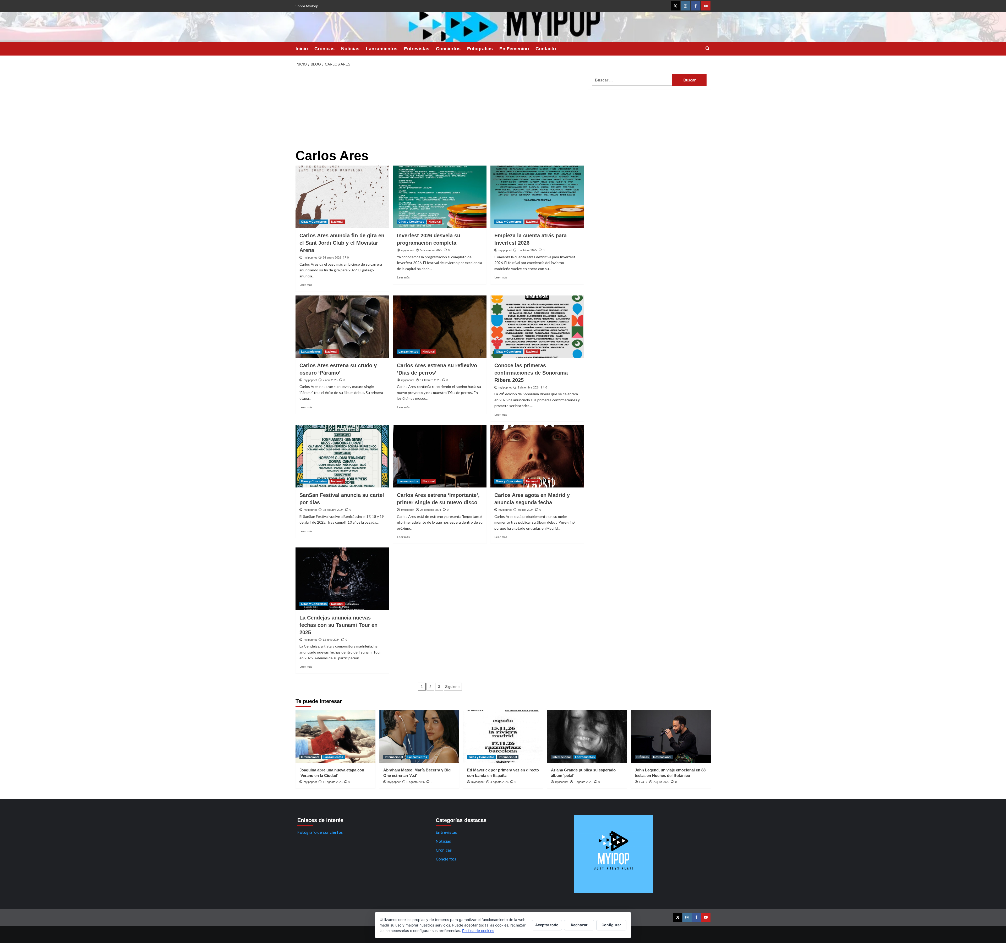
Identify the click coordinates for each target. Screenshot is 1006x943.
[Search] (707, 48)
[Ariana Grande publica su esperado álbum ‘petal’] (587, 736)
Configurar (611, 925)
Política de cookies (478, 930)
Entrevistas (416, 48)
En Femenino (514, 48)
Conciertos (448, 48)
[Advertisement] (440, 109)
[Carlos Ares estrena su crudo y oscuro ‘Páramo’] (342, 326)
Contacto (545, 48)
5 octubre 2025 (527, 250)
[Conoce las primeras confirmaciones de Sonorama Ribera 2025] (537, 326)
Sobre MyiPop (307, 6)
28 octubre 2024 (333, 509)
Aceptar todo (547, 925)
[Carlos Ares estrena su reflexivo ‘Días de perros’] (439, 326)
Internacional (310, 757)
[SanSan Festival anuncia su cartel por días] (342, 456)
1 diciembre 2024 (528, 387)
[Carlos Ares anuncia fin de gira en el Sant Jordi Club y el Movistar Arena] (342, 197)
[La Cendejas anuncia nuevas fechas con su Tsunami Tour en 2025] (342, 578)
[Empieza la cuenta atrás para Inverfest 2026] (537, 197)
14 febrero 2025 (430, 380)
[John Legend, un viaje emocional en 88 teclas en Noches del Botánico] (671, 736)
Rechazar (579, 925)
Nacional (337, 221)
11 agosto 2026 (332, 781)
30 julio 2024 (525, 509)
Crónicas (324, 48)
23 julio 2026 (661, 781)
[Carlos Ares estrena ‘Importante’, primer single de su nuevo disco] (439, 456)
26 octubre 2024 (430, 509)
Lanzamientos (381, 48)
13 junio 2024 (331, 639)
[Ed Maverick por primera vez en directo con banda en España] (503, 736)
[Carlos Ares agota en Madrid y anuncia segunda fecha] (537, 456)
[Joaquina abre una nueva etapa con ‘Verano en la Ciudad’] (335, 736)
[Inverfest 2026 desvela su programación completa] (439, 197)
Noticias (350, 48)
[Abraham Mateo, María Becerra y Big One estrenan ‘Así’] (419, 736)
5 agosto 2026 (416, 781)
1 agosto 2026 (583, 781)
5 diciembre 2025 (431, 250)
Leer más (305, 285)
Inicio (302, 48)
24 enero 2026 (332, 257)
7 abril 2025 (330, 380)
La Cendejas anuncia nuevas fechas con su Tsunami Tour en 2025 (338, 625)
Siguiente (453, 686)
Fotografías (480, 48)
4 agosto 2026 (499, 781)
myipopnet (310, 257)
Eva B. (643, 781)
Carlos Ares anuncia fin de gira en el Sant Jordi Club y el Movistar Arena (341, 243)
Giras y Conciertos (314, 221)
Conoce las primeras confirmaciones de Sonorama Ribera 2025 (531, 373)
